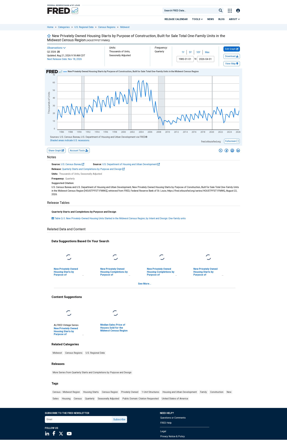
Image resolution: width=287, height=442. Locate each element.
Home (50, 27)
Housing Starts (91, 392)
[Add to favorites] (49, 36)
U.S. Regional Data (83, 27)
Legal (163, 431)
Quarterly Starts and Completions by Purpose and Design (92, 169)
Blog (221, 19)
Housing (66, 398)
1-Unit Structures (150, 392)
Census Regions (106, 27)
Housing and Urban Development (179, 392)
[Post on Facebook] (226, 150)
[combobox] (190, 11)
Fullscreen (231, 141)
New (229, 392)
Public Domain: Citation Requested (140, 398)
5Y (190, 52)
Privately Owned (129, 392)
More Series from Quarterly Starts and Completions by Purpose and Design (92, 372)
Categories (64, 27)
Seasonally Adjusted (108, 398)
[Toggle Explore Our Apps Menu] (230, 11)
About (233, 19)
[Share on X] (220, 150)
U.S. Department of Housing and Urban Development (129, 164)
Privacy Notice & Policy (172, 436)
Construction (216, 392)
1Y (183, 52)
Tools (196, 19)
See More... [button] (144, 283)
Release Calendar (176, 19)
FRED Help (166, 422)
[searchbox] (190, 11)
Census (78, 398)
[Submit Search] (220, 11)
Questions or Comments (173, 417)
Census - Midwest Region (66, 392)
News (210, 19)
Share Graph (55, 150)
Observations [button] (55, 47)
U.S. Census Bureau (71, 164)
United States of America (175, 398)
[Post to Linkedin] (238, 150)
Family (203, 392)
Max (207, 52)
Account (77, 150)
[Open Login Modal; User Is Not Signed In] (238, 11)
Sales (56, 398)
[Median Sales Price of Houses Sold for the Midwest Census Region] (115, 313)
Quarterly (89, 398)
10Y (198, 52)
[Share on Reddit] (232, 150)
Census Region (110, 392)
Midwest (124, 27)
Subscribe (119, 419)
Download (230, 56)
